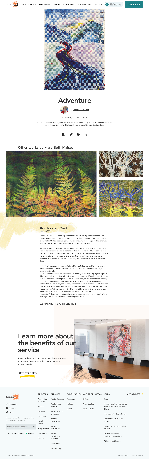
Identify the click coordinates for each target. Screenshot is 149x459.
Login (100, 4)
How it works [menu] (44, 4)
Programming (43, 428)
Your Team (42, 433)
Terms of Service (137, 455)
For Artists (55, 443)
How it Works (40, 422)
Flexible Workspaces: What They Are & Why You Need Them (115, 406)
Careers (41, 438)
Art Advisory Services (43, 400)
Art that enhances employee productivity (113, 435)
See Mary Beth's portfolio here (58, 304)
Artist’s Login (56, 448)
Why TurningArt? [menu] (29, 4)
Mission (41, 406)
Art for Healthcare (55, 420)
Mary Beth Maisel (81, 109)
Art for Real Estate (56, 405)
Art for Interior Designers (57, 412)
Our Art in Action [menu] (84, 4)
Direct (69, 409)
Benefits (41, 411)
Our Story (42, 416)
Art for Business (57, 399)
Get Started (134, 4)
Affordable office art (112, 441)
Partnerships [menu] (68, 4)
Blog (106, 399)
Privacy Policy (123, 455)
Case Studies (88, 404)
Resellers (71, 399)
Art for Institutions (55, 427)
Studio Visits (88, 409)
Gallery (86, 399)
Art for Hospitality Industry (55, 436)
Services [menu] (56, 4)
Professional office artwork (115, 414)
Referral (70, 404)
